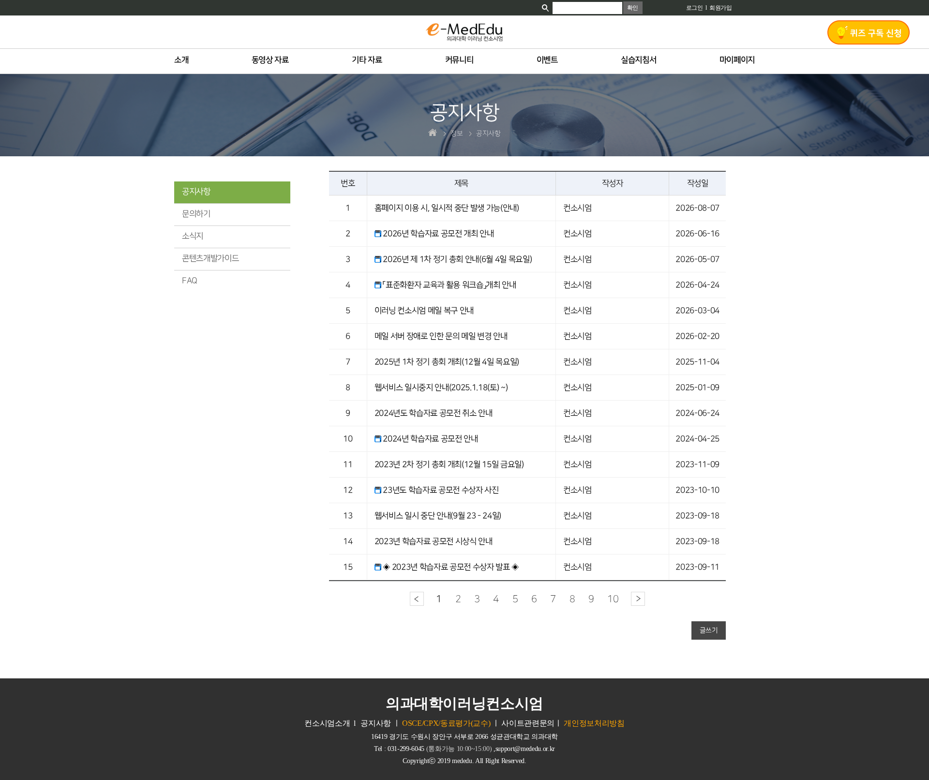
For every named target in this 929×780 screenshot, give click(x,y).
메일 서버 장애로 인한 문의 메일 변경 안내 (441, 336)
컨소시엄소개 (327, 723)
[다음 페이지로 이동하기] (638, 599)
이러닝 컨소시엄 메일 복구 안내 (424, 310)
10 (612, 599)
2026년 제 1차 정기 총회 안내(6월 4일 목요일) (457, 259)
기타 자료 (367, 60)
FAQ (189, 280)
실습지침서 (638, 60)
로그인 (694, 7)
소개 (181, 60)
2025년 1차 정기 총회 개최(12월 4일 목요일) (447, 362)
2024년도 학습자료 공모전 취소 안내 (434, 413)
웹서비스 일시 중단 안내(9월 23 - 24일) (438, 515)
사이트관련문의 (527, 723)
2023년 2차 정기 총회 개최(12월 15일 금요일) (449, 464)
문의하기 (196, 214)
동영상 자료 (270, 60)
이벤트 (547, 60)
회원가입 (720, 7)
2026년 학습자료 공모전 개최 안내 (438, 233)
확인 (632, 7)
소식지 (192, 236)
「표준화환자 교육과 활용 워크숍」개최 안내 (449, 285)
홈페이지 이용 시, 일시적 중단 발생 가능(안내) (447, 208)
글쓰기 (709, 630)
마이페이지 (737, 60)
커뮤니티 (459, 60)
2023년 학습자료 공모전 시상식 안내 (434, 541)
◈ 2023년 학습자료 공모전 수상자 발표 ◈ (451, 567)
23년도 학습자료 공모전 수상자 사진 (440, 490)
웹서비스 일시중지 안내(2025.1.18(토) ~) (441, 387)
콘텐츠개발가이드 (210, 258)
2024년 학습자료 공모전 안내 (430, 439)
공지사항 (196, 191)
